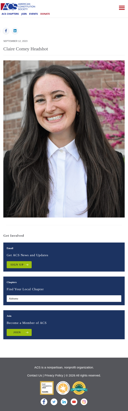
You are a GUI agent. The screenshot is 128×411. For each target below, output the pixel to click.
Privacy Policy (53, 375)
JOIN (17, 332)
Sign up (17, 264)
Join (24, 13)
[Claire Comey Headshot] (64, 138)
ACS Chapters (10, 13)
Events (33, 13)
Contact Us (34, 375)
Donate (45, 13)
